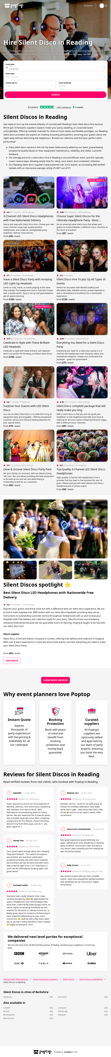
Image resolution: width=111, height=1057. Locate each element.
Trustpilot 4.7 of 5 (66, 1052)
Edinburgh (63, 1011)
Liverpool (62, 1007)
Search (89, 5)
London (6, 1007)
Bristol (6, 1011)
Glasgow (62, 1014)
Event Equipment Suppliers (45, 979)
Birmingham (9, 1014)
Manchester (8, 1018)
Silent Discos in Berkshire (90, 979)
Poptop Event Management (15, 979)
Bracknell (62, 997)
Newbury (7, 997)
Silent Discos (68, 979)
